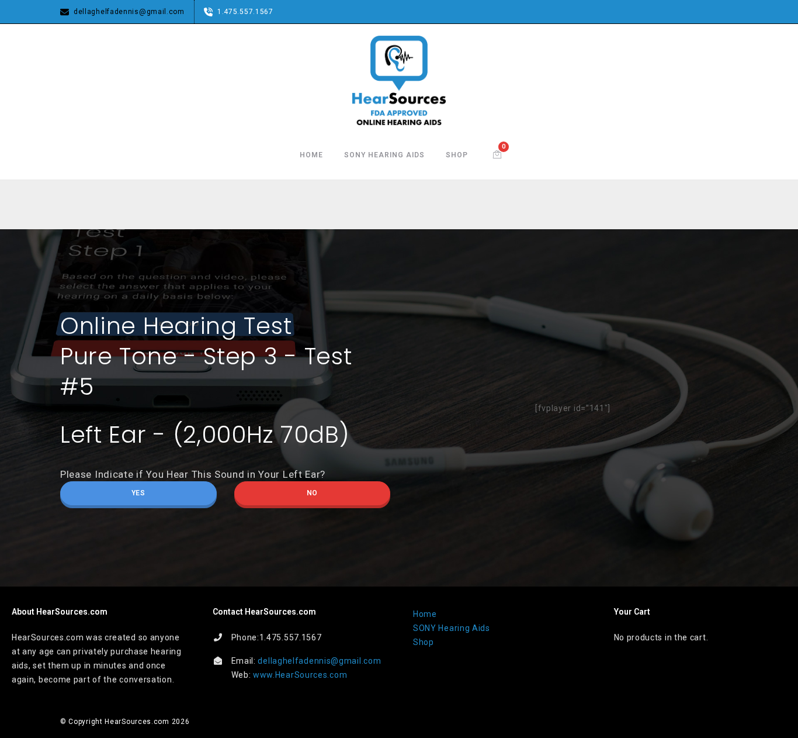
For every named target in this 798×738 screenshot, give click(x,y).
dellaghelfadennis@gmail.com (319, 660)
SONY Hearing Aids (384, 155)
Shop (457, 155)
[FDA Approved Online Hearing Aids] (399, 80)
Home (311, 155)
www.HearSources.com (300, 675)
